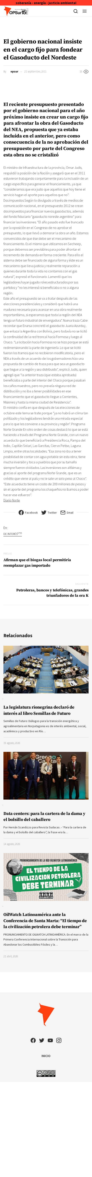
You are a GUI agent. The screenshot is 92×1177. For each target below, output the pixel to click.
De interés (12, 534)
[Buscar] (75, 11)
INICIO (46, 1056)
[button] (84, 11)
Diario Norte (11, 500)
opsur (14, 71)
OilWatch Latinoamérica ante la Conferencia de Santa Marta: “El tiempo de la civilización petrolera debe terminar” (45, 921)
